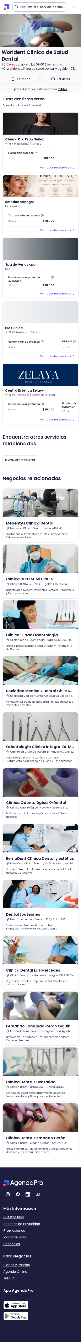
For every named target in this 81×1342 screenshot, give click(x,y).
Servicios (63, 79)
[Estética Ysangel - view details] (40, 186)
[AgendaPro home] (6, 7)
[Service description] (36, 153)
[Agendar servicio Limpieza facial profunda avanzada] (31, 281)
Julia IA (9, 1278)
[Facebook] (17, 1194)
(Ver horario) (54, 64)
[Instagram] (7, 1194)
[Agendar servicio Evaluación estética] (31, 156)
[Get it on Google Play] (18, 1314)
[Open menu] (73, 7)
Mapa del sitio (14, 1237)
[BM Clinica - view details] (40, 312)
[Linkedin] (27, 1194)
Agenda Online (15, 1271)
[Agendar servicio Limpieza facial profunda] (31, 407)
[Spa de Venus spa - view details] (40, 249)
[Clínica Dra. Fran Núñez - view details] (40, 124)
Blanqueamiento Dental (20, 459)
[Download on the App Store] (18, 1303)
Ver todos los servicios (55, 168)
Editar (63, 89)
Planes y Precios (16, 1264)
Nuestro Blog (13, 1217)
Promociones (14, 1230)
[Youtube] (37, 1194)
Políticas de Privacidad (21, 1223)
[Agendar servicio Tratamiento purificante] (31, 218)
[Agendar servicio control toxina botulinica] (31, 344)
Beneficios (11, 1244)
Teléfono (24, 79)
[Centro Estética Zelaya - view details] (40, 375)
